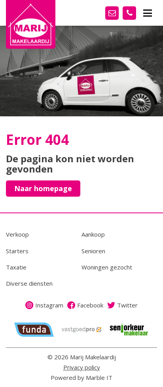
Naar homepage (43, 188)
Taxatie (16, 267)
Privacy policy (81, 367)
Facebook (90, 305)
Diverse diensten (29, 283)
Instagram (49, 305)
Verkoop (17, 234)
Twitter (127, 305)
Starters (17, 251)
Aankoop (93, 234)
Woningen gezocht (107, 267)
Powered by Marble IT (81, 377)
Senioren (93, 251)
